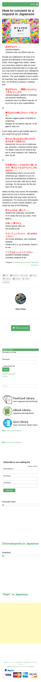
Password (5, 359)
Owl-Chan (20, 309)
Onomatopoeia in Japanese (20, 543)
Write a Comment (22, 328)
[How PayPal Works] (20, 678)
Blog (5, 662)
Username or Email (9, 352)
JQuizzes (31, 666)
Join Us (5, 376)
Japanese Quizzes (12, 666)
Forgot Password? (8, 374)
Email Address (8, 469)
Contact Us (27, 662)
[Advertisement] (20, 623)
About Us (20, 662)
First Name (7, 476)
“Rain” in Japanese (15, 594)
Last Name (7, 482)
